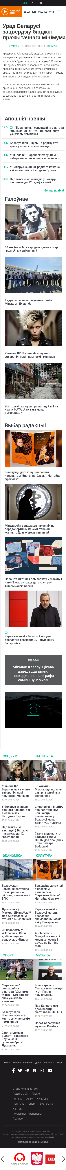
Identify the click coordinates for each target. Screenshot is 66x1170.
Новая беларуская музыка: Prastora (47, 1024)
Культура (44, 856)
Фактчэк (49, 1062)
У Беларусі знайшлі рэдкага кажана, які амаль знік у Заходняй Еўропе (35, 168)
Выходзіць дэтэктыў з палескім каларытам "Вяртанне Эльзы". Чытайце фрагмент (32, 475)
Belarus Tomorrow (22, 1062)
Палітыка (44, 756)
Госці (7, 1062)
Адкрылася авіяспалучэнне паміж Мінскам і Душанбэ (28, 302)
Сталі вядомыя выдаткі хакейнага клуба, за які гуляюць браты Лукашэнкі (15, 1039)
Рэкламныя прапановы (27, 1113)
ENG (41, 3)
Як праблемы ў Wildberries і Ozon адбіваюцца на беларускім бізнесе (15, 934)
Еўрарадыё (14, 46)
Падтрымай (20, 1093)
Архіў (29, 1098)
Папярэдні (2, 1159)
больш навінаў (54, 190)
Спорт (8, 955)
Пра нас (18, 1118)
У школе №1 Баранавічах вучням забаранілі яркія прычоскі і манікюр (35, 156)
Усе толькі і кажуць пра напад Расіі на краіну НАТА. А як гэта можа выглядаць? (31, 410)
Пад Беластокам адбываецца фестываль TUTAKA (49, 1009)
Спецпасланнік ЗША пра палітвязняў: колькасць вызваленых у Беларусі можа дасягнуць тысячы (49, 815)
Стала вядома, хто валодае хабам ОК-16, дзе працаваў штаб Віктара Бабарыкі (49, 840)
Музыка (43, 955)
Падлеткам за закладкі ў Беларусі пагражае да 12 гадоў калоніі (34, 180)
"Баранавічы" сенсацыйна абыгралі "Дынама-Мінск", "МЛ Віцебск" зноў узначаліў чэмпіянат (37, 131)
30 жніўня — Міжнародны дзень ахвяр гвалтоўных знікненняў (31, 249)
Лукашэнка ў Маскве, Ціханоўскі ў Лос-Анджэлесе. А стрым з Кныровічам (16, 914)
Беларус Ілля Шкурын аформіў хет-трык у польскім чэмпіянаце (34, 144)
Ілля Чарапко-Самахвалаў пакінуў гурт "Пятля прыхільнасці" (49, 990)
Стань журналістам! (25, 1088)
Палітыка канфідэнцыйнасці (33, 1142)
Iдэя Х (38, 1062)
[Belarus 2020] (44, 1159)
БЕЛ (25, 3)
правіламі (49, 1137)
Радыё (36, 1093)
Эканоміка (12, 856)
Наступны (63, 1159)
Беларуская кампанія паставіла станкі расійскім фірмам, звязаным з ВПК (16, 892)
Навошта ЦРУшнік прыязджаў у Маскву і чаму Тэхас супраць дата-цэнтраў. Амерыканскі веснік (33, 582)
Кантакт (18, 1108)
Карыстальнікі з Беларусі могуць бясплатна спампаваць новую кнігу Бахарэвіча (29, 640)
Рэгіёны (17, 1098)
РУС (33, 3)
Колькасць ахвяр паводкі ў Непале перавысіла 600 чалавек (27, 733)
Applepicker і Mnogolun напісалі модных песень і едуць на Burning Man (47, 939)
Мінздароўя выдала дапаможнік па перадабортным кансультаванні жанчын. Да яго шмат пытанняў (29, 529)
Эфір (59, 1062)
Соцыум (51, 46)
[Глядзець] (11, 127)
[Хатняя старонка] (38, 11)
